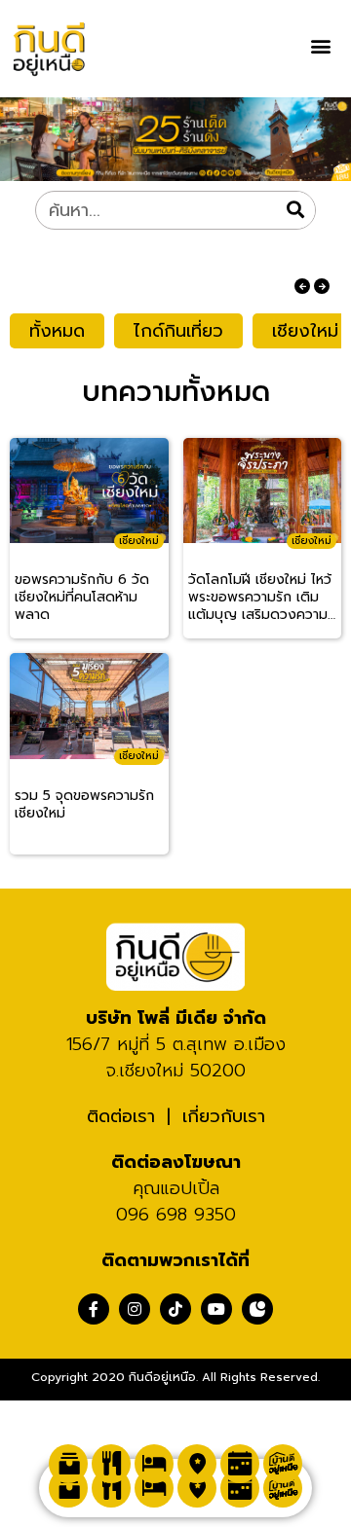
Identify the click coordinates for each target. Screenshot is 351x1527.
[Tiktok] (175, 1309)
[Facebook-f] (93, 1309)
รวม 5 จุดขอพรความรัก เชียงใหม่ (84, 805)
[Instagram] (134, 1309)
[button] (320, 45)
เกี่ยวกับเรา (223, 1116)
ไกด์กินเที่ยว (178, 331)
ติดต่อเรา (121, 1116)
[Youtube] (216, 1309)
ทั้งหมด (57, 331)
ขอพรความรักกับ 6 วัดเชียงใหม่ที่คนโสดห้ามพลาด (82, 597)
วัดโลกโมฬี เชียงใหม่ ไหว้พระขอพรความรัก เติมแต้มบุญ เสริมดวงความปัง (260, 597)
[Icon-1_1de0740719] (257, 1309)
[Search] (295, 210)
